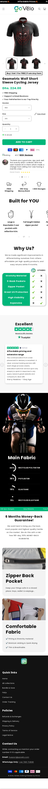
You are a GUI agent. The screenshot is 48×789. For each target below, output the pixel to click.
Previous (2, 365)
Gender (5, 103)
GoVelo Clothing (20, 776)
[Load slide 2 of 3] (24, 177)
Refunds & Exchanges (11, 716)
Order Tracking (8, 702)
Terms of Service (9, 730)
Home (4, 678)
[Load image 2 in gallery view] (23, 63)
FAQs (4, 692)
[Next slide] (28, 177)
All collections (8, 683)
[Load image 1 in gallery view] (11, 63)
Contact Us (7, 697)
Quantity (6, 124)
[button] (3, 8)
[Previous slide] (20, 177)
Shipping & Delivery (10, 721)
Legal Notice (7, 735)
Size (23, 114)
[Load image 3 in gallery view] (36, 63)
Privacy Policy (8, 726)
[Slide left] (3, 63)
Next (45, 365)
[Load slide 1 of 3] (22, 177)
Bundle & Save (8, 688)
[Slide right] (44, 63)
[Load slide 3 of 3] (26, 177)
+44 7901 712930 (26, 762)
